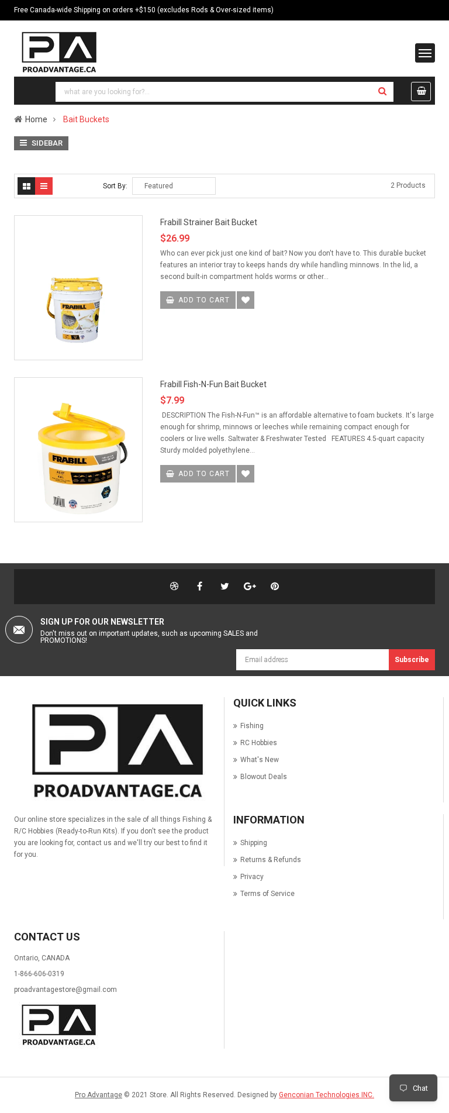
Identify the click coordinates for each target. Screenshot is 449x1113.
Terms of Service (267, 894)
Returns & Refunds (270, 860)
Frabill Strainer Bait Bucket (208, 222)
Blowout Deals (263, 777)
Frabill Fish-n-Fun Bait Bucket (213, 384)
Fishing (252, 726)
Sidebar (46, 143)
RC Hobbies (258, 743)
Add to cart (204, 300)
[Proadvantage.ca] (114, 751)
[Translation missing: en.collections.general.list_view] (44, 186)
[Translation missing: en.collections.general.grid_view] (26, 186)
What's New (259, 760)
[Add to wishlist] (245, 300)
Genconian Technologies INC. (326, 1095)
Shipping (253, 843)
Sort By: (115, 186)
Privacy (252, 877)
